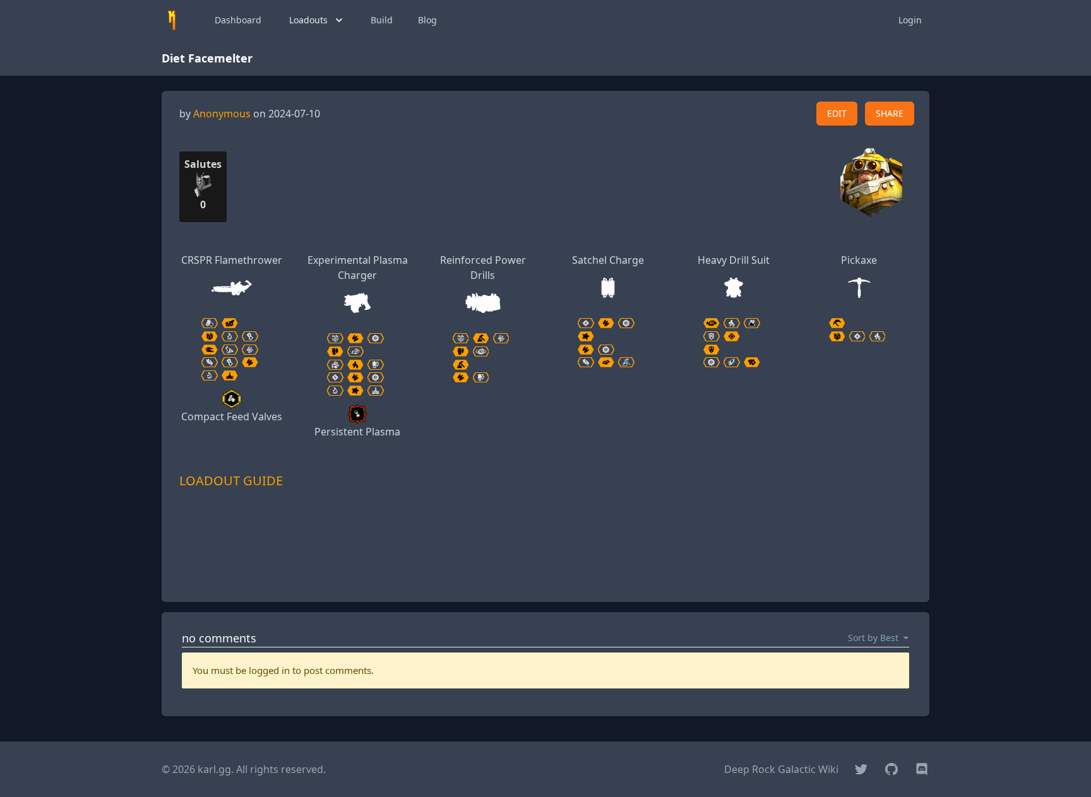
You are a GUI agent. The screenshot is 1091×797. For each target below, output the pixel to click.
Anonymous (222, 114)
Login (910, 20)
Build (382, 20)
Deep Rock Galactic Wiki (781, 769)
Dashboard (238, 20)
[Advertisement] (545, 563)
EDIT (837, 113)
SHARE (889, 113)
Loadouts (308, 20)
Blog (427, 20)
